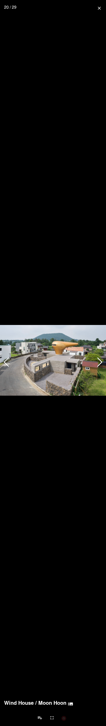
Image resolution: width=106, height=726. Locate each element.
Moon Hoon (52, 703)
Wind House (19, 703)
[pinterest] (63, 718)
